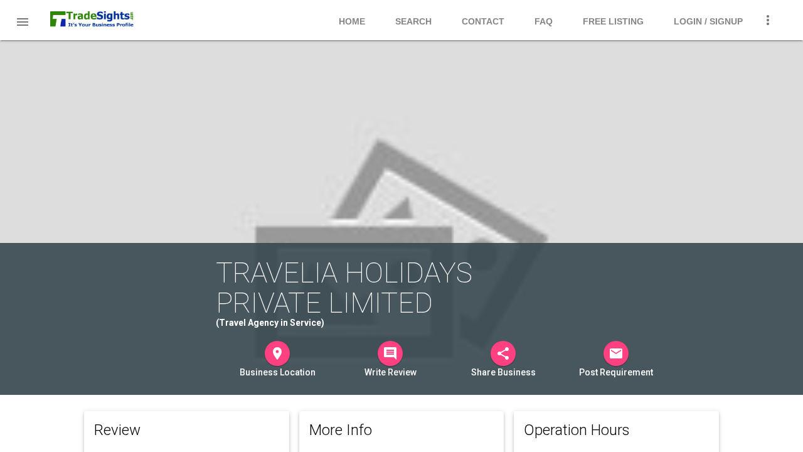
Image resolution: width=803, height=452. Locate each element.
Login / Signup (708, 21)
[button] (23, 21)
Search (413, 21)
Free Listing (613, 21)
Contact (483, 21)
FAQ (543, 21)
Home (352, 21)
